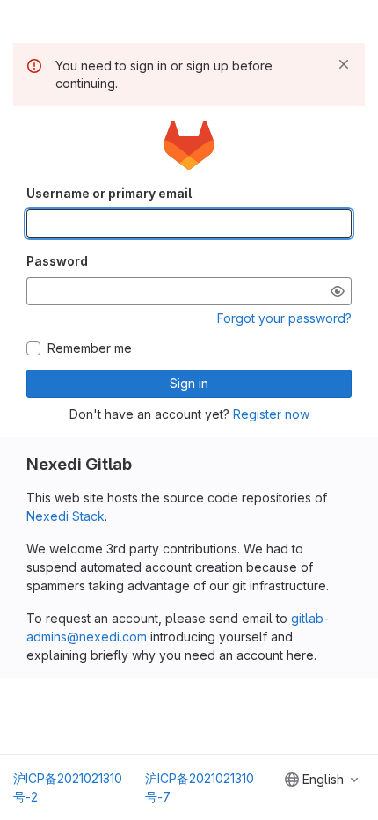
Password (57, 260)
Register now (271, 413)
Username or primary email (109, 193)
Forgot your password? (284, 318)
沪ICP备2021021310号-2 (67, 787)
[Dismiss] (343, 64)
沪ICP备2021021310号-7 (199, 787)
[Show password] (337, 291)
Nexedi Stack (65, 516)
